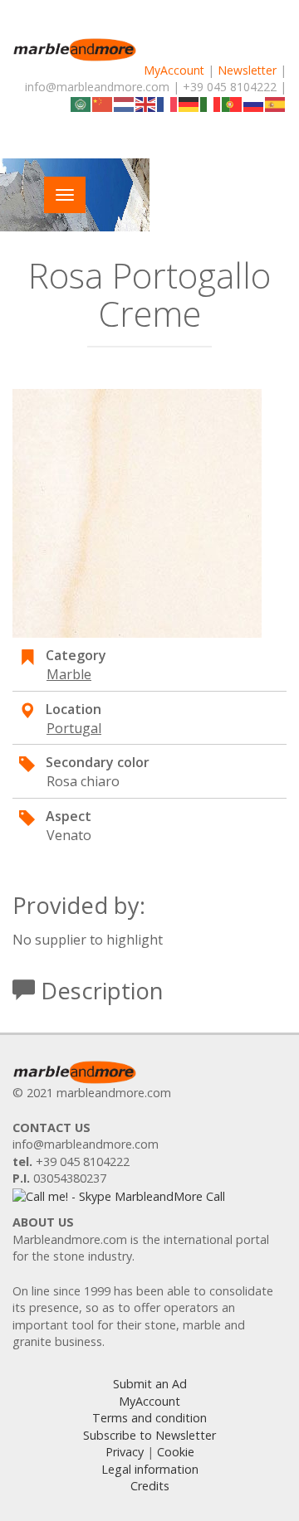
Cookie (175, 1452)
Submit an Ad (150, 1384)
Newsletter (247, 70)
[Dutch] (124, 103)
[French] (168, 103)
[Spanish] (276, 103)
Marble (69, 674)
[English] (146, 103)
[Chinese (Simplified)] (103, 103)
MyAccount (174, 70)
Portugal (74, 728)
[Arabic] (81, 103)
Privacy (124, 1452)
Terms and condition (149, 1418)
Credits (149, 1486)
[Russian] (254, 103)
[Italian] (211, 103)
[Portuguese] (232, 103)
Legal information (150, 1469)
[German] (189, 103)
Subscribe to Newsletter (149, 1435)
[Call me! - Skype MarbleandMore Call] (118, 1195)
